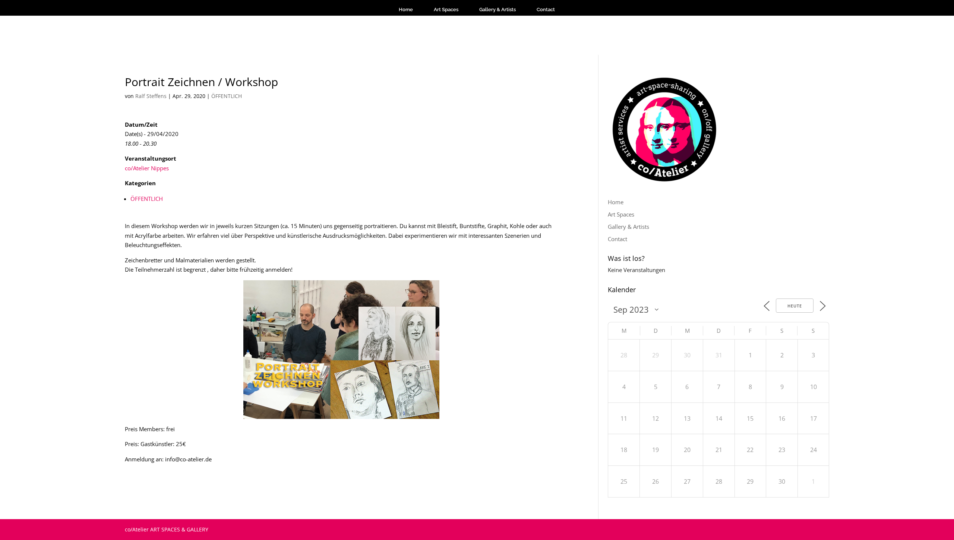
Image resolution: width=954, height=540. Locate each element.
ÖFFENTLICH (226, 96)
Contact (546, 9)
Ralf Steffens (151, 96)
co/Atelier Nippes (147, 168)
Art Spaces (446, 9)
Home (406, 9)
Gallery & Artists (497, 9)
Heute (794, 306)
